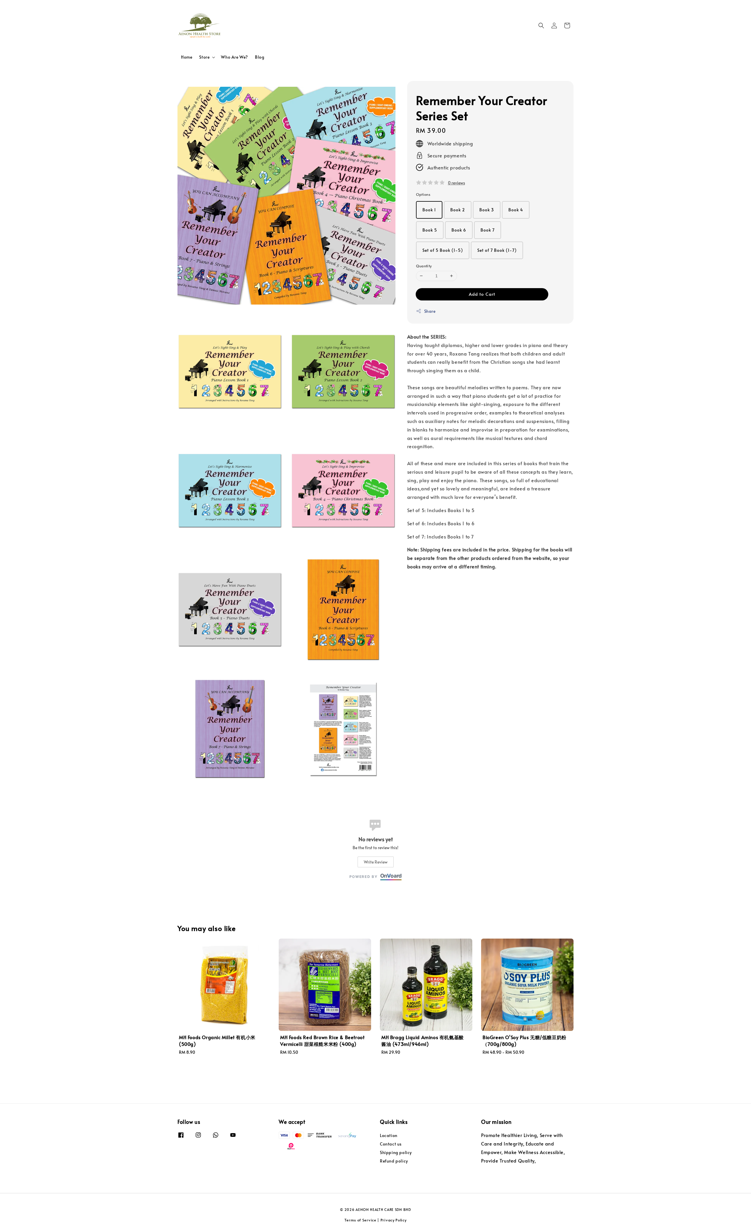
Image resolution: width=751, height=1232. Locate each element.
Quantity (424, 266)
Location (389, 1135)
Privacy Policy (393, 1220)
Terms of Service (360, 1220)
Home (186, 57)
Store (204, 57)
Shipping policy (396, 1152)
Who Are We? (234, 57)
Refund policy (394, 1161)
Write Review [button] (376, 862)
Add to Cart (482, 294)
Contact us (391, 1144)
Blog (259, 57)
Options (423, 194)
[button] (541, 25)
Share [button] (430, 311)
